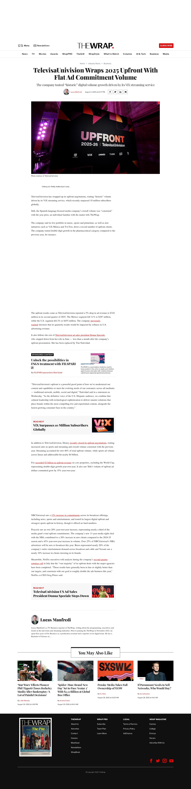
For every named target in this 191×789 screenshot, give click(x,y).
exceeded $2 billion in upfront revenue (53, 462)
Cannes (152, 724)
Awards (54, 54)
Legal (126, 719)
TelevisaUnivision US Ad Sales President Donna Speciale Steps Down (61, 593)
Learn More (102, 733)
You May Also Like (95, 652)
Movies (42, 54)
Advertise (75, 729)
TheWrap (76, 719)
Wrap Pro (102, 719)
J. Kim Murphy (25, 701)
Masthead (75, 743)
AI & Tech (141, 54)
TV (33, 54)
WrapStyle (94, 54)
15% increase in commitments (65, 515)
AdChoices (127, 733)
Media (166, 54)
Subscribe (166, 45)
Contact (74, 733)
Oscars (152, 738)
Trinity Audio (55, 187)
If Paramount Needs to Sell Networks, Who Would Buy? (154, 686)
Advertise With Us (156, 743)
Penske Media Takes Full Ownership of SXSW (113, 686)
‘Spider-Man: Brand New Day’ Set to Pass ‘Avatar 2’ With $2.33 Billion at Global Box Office (74, 690)
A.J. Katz (103, 694)
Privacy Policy (129, 729)
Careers (74, 738)
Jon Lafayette (145, 694)
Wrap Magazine (157, 719)
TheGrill (80, 54)
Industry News (94, 63)
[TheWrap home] (95, 45)
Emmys (152, 733)
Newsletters (43, 45)
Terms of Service (130, 724)
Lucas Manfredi (76, 92)
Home (82, 63)
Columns (127, 54)
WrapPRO (67, 54)
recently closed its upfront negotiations (88, 442)
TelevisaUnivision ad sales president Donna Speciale (80, 335)
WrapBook (75, 752)
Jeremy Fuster (65, 701)
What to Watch (111, 54)
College (152, 729)
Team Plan (101, 729)
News (25, 54)
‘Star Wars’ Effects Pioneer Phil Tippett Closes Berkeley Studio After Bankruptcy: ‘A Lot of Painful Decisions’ (35, 690)
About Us (75, 724)
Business (154, 54)
